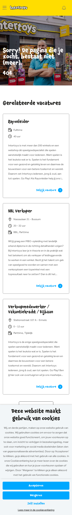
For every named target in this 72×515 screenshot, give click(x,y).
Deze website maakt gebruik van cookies (36, 414)
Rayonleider (18, 121)
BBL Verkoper (20, 211)
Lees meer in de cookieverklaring (36, 510)
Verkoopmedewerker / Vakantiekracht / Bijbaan (30, 309)
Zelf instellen (36, 503)
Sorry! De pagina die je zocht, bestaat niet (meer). (33, 56)
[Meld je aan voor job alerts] (64, 8)
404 (7, 73)
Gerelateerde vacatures (32, 103)
